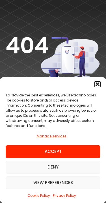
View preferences (53, 182)
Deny (53, 167)
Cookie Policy (38, 195)
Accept (53, 151)
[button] (97, 84)
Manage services (51, 136)
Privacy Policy (64, 195)
